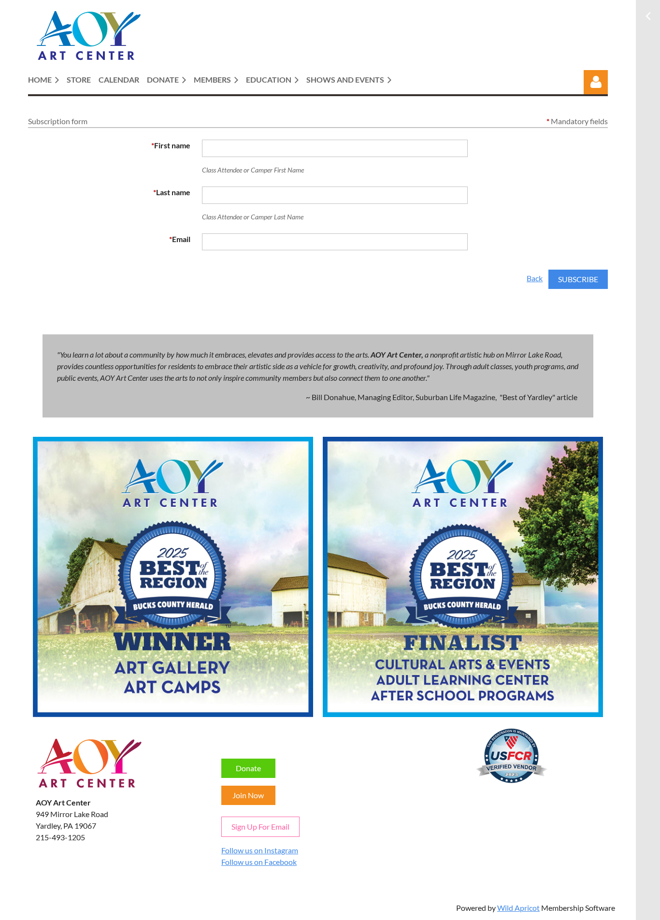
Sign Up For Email (260, 826)
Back (535, 278)
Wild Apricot (518, 907)
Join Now (248, 795)
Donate (248, 768)
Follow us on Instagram (259, 850)
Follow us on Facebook (259, 861)
